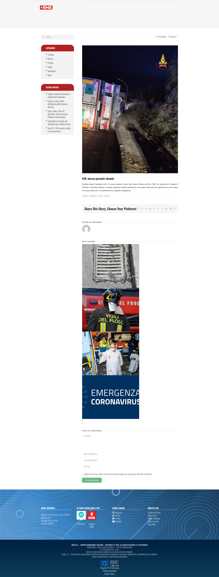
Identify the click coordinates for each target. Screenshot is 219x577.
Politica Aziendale (109, 571)
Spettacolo (52, 71)
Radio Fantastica (154, 518)
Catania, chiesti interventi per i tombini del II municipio (59, 95)
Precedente (162, 36)
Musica (50, 58)
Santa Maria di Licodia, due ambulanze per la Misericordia (59, 122)
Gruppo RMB (91, 525)
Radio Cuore (152, 515)
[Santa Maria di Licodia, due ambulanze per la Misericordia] (110, 333)
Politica (50, 62)
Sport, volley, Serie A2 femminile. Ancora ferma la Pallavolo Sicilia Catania (58, 114)
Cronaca (101, 196)
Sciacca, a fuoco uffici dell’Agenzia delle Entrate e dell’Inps (58, 104)
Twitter (117, 518)
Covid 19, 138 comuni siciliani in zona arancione (59, 129)
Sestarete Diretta (154, 512)
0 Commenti (107, 196)
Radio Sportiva (153, 521)
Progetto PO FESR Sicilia (109, 568)
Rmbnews (85, 196)
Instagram (118, 512)
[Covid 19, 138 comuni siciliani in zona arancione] (110, 376)
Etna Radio (152, 524)
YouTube (118, 521)
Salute (50, 66)
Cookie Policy (109, 574)
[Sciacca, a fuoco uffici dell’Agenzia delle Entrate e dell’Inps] (110, 289)
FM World (81, 524)
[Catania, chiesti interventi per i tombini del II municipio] (110, 245)
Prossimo (172, 36)
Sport (50, 75)
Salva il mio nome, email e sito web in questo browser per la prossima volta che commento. (118, 474)
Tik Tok (117, 515)
